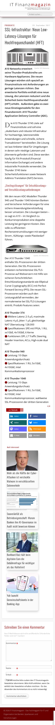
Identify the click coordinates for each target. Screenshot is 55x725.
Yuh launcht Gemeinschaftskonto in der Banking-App (20, 600)
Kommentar (12, 643)
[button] (18, 416)
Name (12, 668)
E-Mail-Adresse (12, 677)
